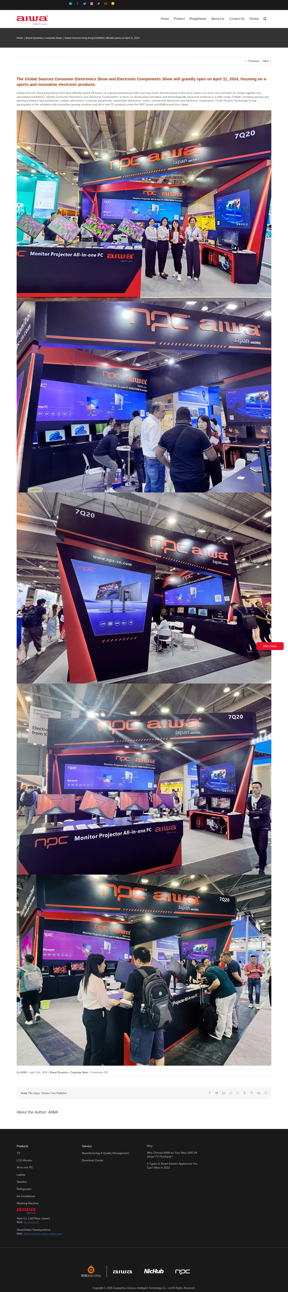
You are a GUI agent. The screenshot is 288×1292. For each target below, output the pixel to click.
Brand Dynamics (59, 1072)
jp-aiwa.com (31, 1222)
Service (87, 1146)
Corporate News (79, 1072)
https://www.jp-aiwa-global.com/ (43, 1233)
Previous (253, 61)
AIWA (23, 1072)
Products (22, 1146)
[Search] (265, 18)
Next (266, 61)
